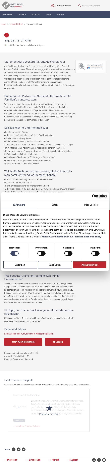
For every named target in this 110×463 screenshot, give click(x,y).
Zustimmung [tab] (19, 205)
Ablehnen (20, 265)
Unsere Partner (16, 24)
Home (3, 24)
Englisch (74, 460)
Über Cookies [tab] (91, 205)
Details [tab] (55, 205)
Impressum (12, 460)
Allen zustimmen (89, 265)
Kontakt (55, 460)
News (48, 14)
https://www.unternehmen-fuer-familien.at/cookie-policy (71, 236)
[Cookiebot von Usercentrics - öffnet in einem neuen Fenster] (94, 196)
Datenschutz (34, 460)
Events (60, 14)
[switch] (41, 253)
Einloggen (58, 342)
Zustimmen (55, 265)
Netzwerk (7, 14)
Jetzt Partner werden (23, 342)
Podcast (36, 14)
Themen (22, 14)
